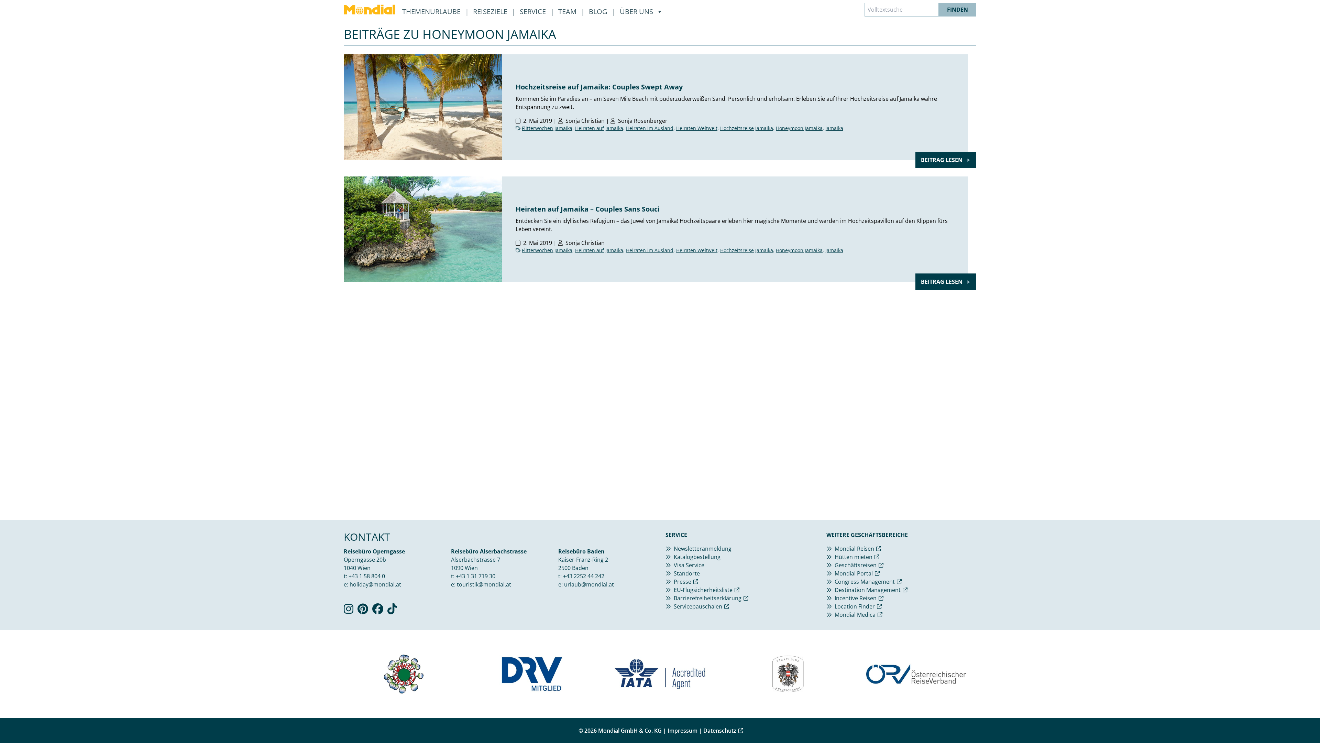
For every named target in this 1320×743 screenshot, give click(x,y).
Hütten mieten (853, 557)
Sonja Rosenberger (643, 121)
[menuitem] (369, 10)
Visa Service (689, 565)
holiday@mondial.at (375, 584)
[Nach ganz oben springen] (1298, 721)
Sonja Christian (585, 121)
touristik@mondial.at (484, 584)
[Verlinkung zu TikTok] (392, 611)
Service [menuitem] (534, 11)
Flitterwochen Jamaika (547, 128)
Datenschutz (719, 730)
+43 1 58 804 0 (367, 576)
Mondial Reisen (854, 548)
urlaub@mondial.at (589, 584)
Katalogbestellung (697, 557)
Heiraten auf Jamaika (599, 128)
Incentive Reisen (856, 598)
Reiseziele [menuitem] (491, 11)
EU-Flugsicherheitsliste (703, 590)
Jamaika (834, 128)
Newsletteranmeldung (703, 548)
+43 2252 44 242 (583, 576)
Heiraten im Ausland (649, 128)
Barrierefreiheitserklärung (707, 598)
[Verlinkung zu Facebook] (377, 611)
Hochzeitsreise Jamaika (746, 128)
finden (957, 9)
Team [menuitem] (568, 11)
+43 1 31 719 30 (475, 576)
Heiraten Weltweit (696, 128)
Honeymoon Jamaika (799, 128)
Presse (682, 581)
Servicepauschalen (698, 606)
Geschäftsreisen (856, 565)
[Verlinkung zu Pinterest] (363, 611)
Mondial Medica (855, 614)
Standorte (687, 573)
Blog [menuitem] (599, 11)
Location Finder (855, 606)
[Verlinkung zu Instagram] (348, 611)
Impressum (682, 730)
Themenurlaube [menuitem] (432, 11)
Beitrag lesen (942, 160)
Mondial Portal (854, 573)
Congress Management (865, 581)
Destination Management (868, 590)
